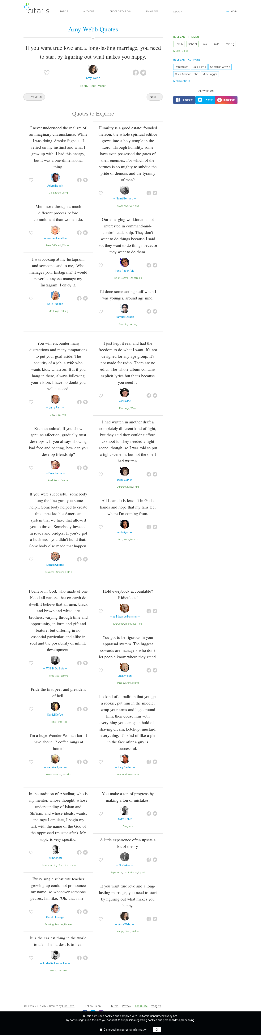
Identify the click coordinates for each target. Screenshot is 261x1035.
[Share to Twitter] (143, 73)
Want (117, 277)
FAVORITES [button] (152, 11)
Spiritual (134, 205)
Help (69, 572)
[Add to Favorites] (47, 73)
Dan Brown (181, 66)
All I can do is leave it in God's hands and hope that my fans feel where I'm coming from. (128, 507)
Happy (84, 86)
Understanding (49, 865)
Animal (64, 480)
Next (153, 97)
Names (68, 924)
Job (52, 414)
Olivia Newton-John (186, 74)
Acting (133, 324)
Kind (129, 486)
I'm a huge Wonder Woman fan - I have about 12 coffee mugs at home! (58, 741)
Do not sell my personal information (125, 1029)
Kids (57, 414)
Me (50, 311)
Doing (65, 192)
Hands (134, 539)
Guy (119, 774)
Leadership (136, 277)
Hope (126, 539)
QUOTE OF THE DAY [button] (120, 11)
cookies (109, 1016)
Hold (140, 623)
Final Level (68, 1006)
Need (92, 86)
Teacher (59, 924)
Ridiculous (130, 623)
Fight (136, 486)
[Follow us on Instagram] (226, 100)
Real (121, 408)
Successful (133, 774)
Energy (56, 192)
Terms (114, 1006)
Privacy (126, 1006)
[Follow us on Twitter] (205, 100)
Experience (116, 872)
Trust (57, 480)
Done (121, 324)
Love (205, 44)
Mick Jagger (210, 74)
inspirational (130, 872)
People (120, 682)
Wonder (66, 774)
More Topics (181, 50)
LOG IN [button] (233, 11)
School (192, 44)
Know (128, 682)
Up (50, 192)
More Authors (181, 80)
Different (56, 245)
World (53, 970)
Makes (102, 86)
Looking (64, 311)
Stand (135, 682)
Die (64, 970)
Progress (128, 826)
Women (66, 245)
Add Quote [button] (141, 1006)
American (61, 572)
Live (60, 970)
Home (49, 774)
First (59, 721)
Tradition (63, 865)
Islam (73, 865)
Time (51, 675)
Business (49, 572)
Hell (65, 721)
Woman (57, 774)
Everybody (118, 623)
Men (48, 245)
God (120, 539)
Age (127, 324)
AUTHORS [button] (88, 11)
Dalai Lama (199, 66)
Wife (64, 414)
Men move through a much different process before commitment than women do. (58, 212)
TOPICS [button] (64, 11)
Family (179, 44)
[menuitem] (114, 1006)
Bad (50, 480)
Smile (215, 44)
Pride (53, 721)
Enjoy (55, 311)
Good (120, 205)
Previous (36, 97)
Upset (141, 872)
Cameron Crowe (220, 66)
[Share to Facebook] (136, 73)
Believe (64, 675)
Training (229, 44)
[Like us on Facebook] (184, 100)
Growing (49, 924)
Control (124, 277)
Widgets (156, 1006)
